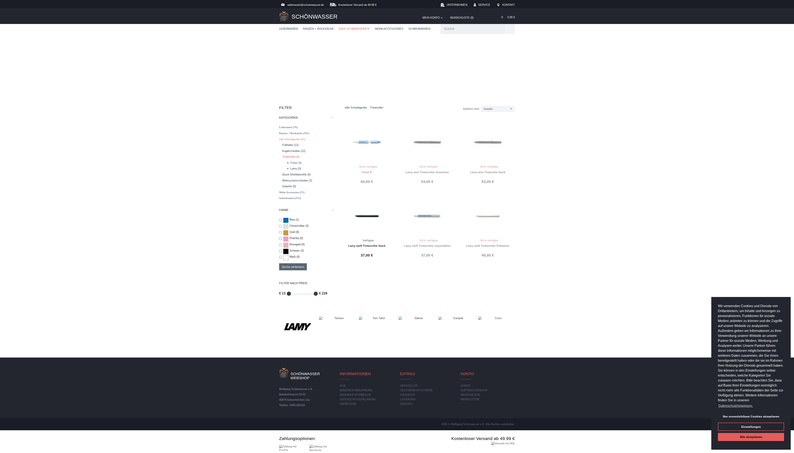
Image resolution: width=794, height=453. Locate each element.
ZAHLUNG (406, 403)
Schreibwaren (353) (290, 198)
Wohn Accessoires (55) (291, 192)
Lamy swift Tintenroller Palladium (487, 245)
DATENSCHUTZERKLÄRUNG (358, 399)
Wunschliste (470, 394)
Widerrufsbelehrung (356, 390)
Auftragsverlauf (474, 390)
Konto (465, 385)
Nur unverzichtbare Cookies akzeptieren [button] (751, 416)
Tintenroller (376, 107)
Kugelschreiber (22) (293, 151)
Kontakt (508, 4)
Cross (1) (296, 162)
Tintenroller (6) (290, 156)
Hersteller (409, 385)
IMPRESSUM (348, 403)
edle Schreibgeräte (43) (292, 139)
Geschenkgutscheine (416, 390)
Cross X (367, 172)
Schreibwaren (419, 28)
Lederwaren (288, 28)
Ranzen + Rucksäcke (318, 28)
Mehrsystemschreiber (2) (297, 180)
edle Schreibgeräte (354, 28)
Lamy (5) (296, 168)
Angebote (407, 394)
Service (484, 4)
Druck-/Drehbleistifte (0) (296, 174)
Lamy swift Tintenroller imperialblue (427, 245)
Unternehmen (457, 4)
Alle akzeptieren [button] (751, 437)
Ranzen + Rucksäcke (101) (294, 133)
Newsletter (470, 399)
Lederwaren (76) (288, 127)
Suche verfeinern (293, 266)
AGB (343, 385)
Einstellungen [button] (751, 426)
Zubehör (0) (289, 186)
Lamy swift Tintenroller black (366, 245)
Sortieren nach (471, 108)
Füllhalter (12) (290, 145)
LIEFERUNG (407, 399)
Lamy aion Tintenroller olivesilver (427, 172)
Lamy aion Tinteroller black (487, 172)
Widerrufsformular (355, 394)
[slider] (289, 294)
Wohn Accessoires (389, 28)
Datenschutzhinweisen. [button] (736, 406)
